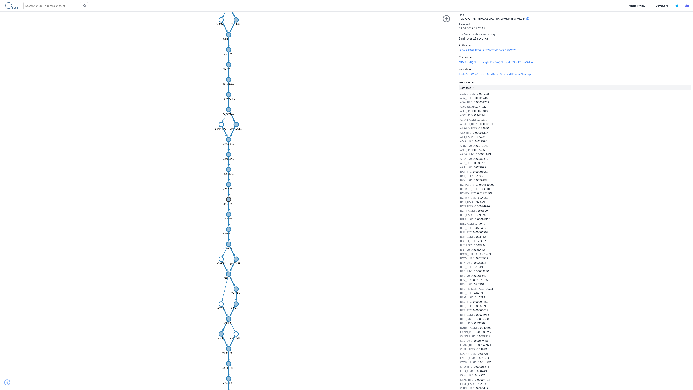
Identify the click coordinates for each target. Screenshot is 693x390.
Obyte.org (662, 5)
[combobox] (52, 5)
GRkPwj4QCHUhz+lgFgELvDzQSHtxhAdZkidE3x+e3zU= (496, 62)
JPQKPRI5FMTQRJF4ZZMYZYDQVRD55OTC (487, 50)
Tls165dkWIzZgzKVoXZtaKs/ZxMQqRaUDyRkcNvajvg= (495, 74)
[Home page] (12, 5)
